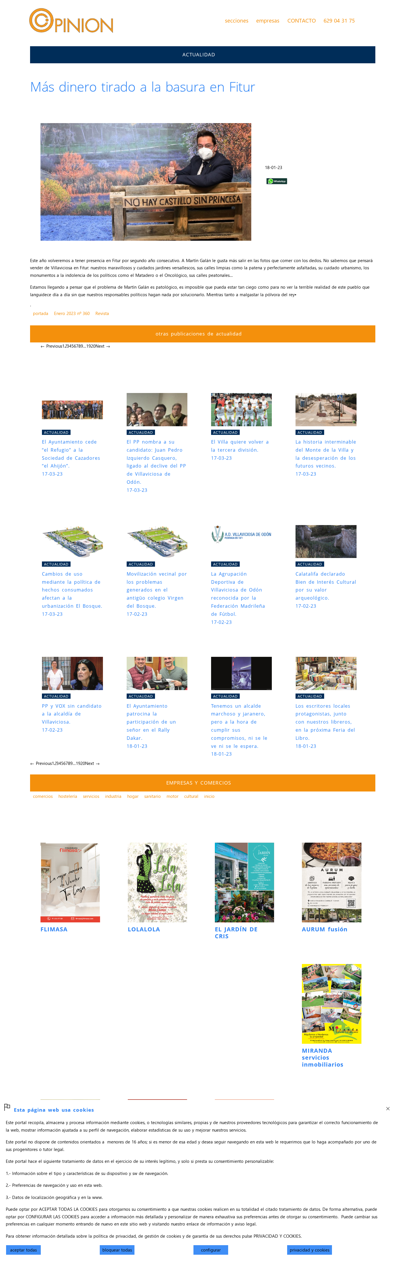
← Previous (51, 346)
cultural (191, 796)
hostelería (67, 796)
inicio (209, 796)
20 (93, 346)
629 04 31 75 (339, 20)
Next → (102, 346)
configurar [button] (211, 1250)
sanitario (152, 796)
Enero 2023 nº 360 (72, 313)
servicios (91, 796)
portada (40, 313)
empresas (267, 20)
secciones (236, 20)
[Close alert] (388, 1107)
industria (113, 796)
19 (88, 346)
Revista (102, 313)
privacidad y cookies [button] (309, 1250)
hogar (133, 796)
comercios (43, 796)
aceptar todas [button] (23, 1250)
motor (172, 796)
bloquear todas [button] (117, 1250)
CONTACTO (301, 20)
